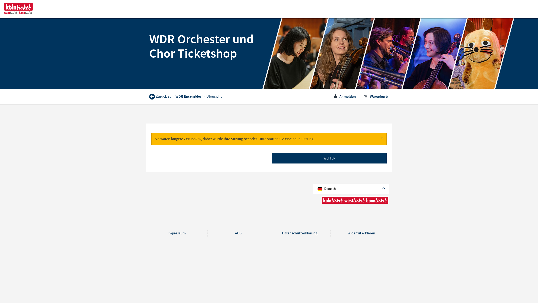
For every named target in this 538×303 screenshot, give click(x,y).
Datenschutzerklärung (299, 233)
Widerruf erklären (361, 233)
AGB (238, 233)
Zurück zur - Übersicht (189, 96)
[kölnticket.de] (18, 9)
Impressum (177, 233)
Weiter (329, 158)
